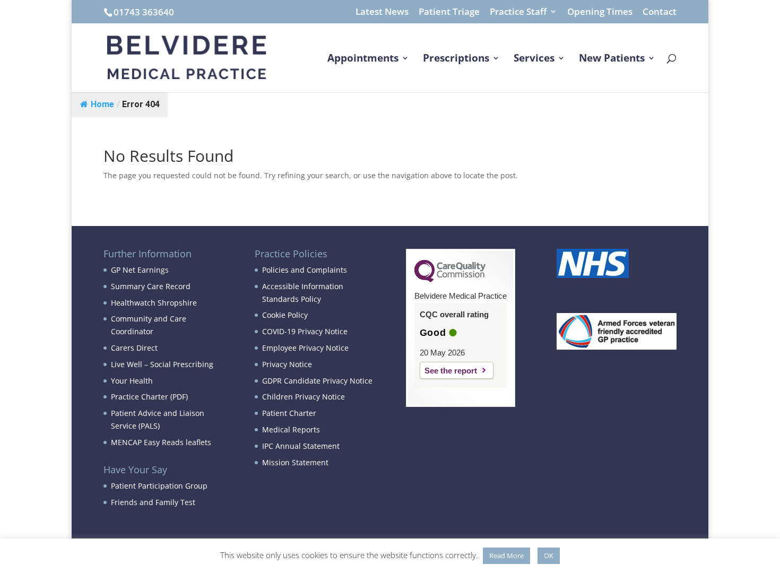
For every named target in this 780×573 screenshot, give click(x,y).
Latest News (382, 12)
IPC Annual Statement (301, 446)
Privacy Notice (287, 364)
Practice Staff (518, 12)
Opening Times (599, 12)
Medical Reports (291, 429)
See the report (450, 370)
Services (534, 59)
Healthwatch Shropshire (154, 303)
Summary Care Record (150, 286)
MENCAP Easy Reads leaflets (161, 442)
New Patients (612, 59)
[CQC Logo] (450, 279)
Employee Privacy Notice (305, 348)
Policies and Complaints (304, 270)
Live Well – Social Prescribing (162, 364)
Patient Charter (289, 413)
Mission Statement (295, 462)
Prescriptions (456, 59)
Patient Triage (449, 12)
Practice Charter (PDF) (149, 397)
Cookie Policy (285, 315)
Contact (660, 12)
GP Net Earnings (140, 270)
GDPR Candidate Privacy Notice (317, 381)
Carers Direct (134, 348)
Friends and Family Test (153, 502)
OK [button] (548, 555)
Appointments (362, 59)
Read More (506, 555)
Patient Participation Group (159, 486)
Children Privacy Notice (303, 397)
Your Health (132, 381)
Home (102, 104)
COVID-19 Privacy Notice (305, 331)
